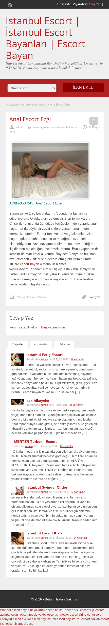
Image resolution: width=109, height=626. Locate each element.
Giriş (44, 327)
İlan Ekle (83, 87)
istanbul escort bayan (14, 610)
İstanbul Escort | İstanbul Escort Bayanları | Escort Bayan (45, 38)
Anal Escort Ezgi (30, 119)
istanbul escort (69, 127)
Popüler (17, 344)
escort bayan (29, 264)
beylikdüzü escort (42, 610)
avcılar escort (31, 619)
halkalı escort (64, 610)
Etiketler (64, 344)
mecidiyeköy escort (42, 614)
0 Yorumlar (77, 359)
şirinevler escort (67, 614)
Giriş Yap (95, 4)
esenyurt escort (10, 619)
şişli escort (81, 610)
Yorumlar (40, 344)
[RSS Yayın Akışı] (10, 4)
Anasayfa (13, 104)
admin (19, 127)
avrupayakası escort (34, 104)
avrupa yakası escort (14, 614)
